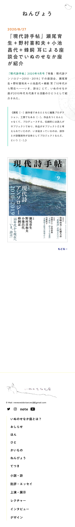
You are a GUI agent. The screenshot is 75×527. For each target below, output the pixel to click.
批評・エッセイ (21, 484)
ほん (13, 435)
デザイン (16, 517)
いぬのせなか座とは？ (26, 419)
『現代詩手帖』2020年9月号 (26, 73)
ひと (13, 442)
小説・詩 (16, 476)
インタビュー (19, 509)
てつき (15, 466)
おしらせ (16, 427)
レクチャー (18, 501)
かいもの (16, 450)
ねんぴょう (18, 458)
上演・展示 (18, 492)
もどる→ (63, 249)
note (24, 409)
